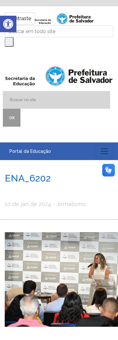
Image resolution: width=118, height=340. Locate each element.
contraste (20, 18)
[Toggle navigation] (104, 151)
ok (12, 117)
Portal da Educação (30, 151)
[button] (8, 24)
